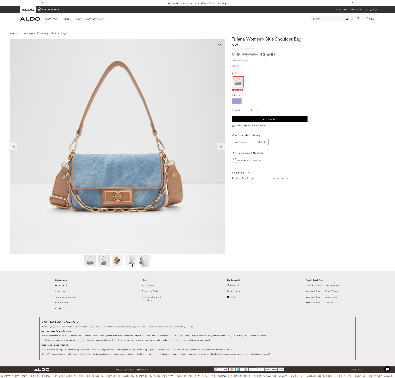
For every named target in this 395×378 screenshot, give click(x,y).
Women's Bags (313, 297)
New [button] (78, 18)
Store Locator (61, 291)
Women (14, 33)
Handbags (28, 33)
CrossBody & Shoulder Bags (51, 33)
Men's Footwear (332, 285)
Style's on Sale (313, 302)
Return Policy (61, 302)
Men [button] (47, 18)
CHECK (261, 142)
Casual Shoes (331, 291)
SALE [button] (86, 18)
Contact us (60, 308)
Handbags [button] (68, 18)
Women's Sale (313, 291)
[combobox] (330, 18)
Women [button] (56, 18)
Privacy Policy (356, 369)
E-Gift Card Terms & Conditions (151, 298)
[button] (375, 9)
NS (237, 101)
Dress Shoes (331, 297)
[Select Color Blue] (237, 81)
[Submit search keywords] (347, 18)
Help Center (61, 285)
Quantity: (236, 110)
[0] (357, 18)
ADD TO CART (270, 119)
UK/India (236, 95)
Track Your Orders (151, 291)
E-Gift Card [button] (98, 18)
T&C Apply (223, 3)
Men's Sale (330, 302)
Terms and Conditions (65, 297)
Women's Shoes (314, 285)
